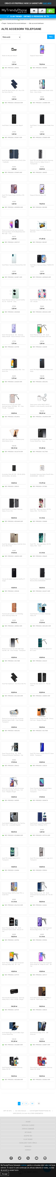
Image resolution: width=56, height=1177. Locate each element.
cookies (24, 1165)
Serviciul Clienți (28, 1125)
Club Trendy (28, 1139)
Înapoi (4, 23)
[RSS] (28, 1158)
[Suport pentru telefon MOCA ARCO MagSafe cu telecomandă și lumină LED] (42, 402)
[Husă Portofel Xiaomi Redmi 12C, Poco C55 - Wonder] (42, 297)
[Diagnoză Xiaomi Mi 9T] (42, 53)
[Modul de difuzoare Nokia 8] (14, 53)
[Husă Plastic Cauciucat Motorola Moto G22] (14, 263)
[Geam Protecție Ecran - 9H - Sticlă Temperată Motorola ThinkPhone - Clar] (14, 751)
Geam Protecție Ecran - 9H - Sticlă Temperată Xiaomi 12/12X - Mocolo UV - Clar (13, 929)
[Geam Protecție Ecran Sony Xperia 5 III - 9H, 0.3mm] (42, 646)
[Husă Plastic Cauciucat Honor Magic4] (14, 123)
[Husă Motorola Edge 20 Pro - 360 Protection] (42, 1030)
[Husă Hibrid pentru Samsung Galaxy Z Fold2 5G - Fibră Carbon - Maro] (42, 995)
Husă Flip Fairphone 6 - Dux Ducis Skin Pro (14, 683)
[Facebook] (11, 1158)
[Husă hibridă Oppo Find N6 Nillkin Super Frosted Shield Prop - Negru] (42, 437)
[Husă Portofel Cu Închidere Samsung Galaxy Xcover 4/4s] (14, 507)
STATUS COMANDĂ (28, 1129)
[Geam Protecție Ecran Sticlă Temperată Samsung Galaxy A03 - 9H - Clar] (14, 960)
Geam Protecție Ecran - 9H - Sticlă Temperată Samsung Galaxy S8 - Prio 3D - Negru (41, 894)
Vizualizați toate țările (28, 1143)
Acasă (28, 1122)
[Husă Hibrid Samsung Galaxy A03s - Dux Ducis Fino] (14, 367)
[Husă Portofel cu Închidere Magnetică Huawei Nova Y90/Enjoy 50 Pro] (42, 821)
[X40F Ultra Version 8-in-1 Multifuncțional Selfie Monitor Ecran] (14, 437)
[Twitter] (19, 1158)
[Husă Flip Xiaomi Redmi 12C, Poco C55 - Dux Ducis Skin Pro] (14, 88)
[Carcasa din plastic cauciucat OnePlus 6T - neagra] (14, 577)
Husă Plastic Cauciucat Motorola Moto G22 (14, 265)
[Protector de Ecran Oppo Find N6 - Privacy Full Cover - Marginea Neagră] (42, 716)
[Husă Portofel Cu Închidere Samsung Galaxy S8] (42, 611)
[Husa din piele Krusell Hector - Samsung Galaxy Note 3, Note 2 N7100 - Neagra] (14, 995)
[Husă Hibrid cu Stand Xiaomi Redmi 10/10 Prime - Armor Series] (42, 88)
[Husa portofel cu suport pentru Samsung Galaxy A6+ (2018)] (42, 1065)
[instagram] (45, 1158)
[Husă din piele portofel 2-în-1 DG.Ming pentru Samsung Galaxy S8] (14, 611)
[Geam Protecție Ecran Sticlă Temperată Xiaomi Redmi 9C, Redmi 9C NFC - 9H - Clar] (42, 960)
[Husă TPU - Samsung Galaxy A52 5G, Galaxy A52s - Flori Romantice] (42, 507)
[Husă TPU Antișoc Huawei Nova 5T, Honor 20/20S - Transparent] (42, 751)
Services (28, 1146)
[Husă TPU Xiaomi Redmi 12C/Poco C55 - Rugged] (14, 193)
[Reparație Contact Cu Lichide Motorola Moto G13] (42, 228)
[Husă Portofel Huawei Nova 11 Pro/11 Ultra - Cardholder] (14, 158)
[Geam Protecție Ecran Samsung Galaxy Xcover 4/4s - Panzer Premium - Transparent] (42, 786)
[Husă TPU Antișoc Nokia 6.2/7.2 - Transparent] (14, 856)
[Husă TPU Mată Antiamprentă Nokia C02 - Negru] (42, 367)
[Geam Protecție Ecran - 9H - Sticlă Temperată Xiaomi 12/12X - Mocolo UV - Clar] (14, 926)
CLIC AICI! (47, 3)
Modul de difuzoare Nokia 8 (9, 55)
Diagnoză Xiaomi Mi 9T (36, 55)
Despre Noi (28, 1136)
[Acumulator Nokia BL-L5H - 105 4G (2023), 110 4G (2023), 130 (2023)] (14, 472)
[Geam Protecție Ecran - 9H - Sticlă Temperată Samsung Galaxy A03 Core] (42, 332)
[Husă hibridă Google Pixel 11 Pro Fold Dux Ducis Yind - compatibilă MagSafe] (14, 821)
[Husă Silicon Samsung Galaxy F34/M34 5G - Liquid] (42, 263)
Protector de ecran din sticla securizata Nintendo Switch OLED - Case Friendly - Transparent (13, 720)
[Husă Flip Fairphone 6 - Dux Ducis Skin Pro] (14, 681)
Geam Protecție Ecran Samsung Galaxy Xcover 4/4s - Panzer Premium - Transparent (41, 790)
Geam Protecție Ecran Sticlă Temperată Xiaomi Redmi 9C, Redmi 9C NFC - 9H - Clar (41, 964)
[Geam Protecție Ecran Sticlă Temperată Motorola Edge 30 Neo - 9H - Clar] (42, 926)
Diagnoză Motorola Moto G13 (38, 195)
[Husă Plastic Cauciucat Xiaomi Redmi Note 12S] (42, 123)
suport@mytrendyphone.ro (40, 1111)
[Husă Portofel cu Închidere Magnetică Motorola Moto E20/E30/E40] (42, 577)
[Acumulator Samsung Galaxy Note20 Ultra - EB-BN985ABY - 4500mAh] (42, 472)
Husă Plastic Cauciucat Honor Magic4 (12, 125)
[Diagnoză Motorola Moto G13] (42, 193)
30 (32, 1104)
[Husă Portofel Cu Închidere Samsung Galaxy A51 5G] (14, 1065)
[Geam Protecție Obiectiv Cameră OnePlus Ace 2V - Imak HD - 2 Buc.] (14, 297)
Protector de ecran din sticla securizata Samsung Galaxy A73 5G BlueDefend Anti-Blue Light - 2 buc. (13, 231)
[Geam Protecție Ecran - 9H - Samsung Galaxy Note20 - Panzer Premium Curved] (14, 332)
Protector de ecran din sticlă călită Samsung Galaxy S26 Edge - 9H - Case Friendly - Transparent (13, 406)
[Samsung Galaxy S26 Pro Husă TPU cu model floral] (14, 891)
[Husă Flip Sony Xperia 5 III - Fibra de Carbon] (42, 681)
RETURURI (28, 1132)
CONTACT (28, 1150)
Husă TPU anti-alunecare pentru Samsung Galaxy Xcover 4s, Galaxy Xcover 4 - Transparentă (41, 162)
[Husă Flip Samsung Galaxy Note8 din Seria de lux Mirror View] (14, 542)
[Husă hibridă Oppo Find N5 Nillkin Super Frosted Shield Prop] (14, 1030)
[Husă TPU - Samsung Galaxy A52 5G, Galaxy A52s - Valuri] (42, 542)
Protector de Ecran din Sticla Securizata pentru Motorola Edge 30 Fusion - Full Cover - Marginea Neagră (13, 790)
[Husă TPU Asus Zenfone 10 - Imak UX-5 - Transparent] (42, 856)
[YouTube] (36, 1158)
